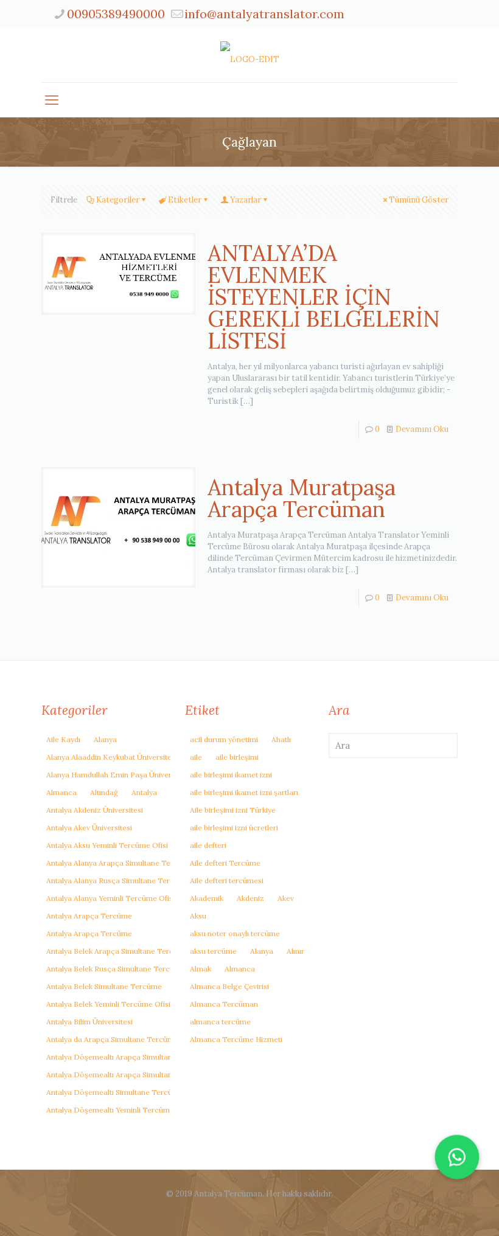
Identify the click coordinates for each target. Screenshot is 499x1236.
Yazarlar (245, 200)
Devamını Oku (422, 429)
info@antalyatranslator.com (264, 13)
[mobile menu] (51, 99)
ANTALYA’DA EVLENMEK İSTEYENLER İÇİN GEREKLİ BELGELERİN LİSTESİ (324, 297)
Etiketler (184, 200)
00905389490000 (116, 13)
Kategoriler (117, 200)
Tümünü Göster (418, 200)
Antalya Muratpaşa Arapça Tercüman (302, 498)
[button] (457, 1157)
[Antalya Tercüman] (249, 54)
